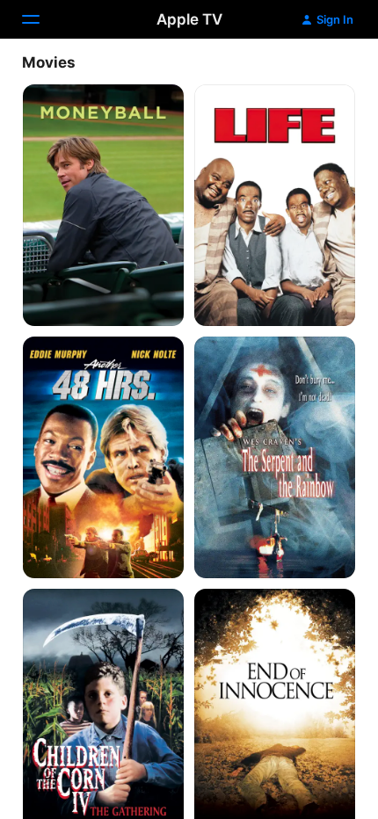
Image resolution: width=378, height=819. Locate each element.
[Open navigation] (41, 19)
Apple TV (189, 19)
